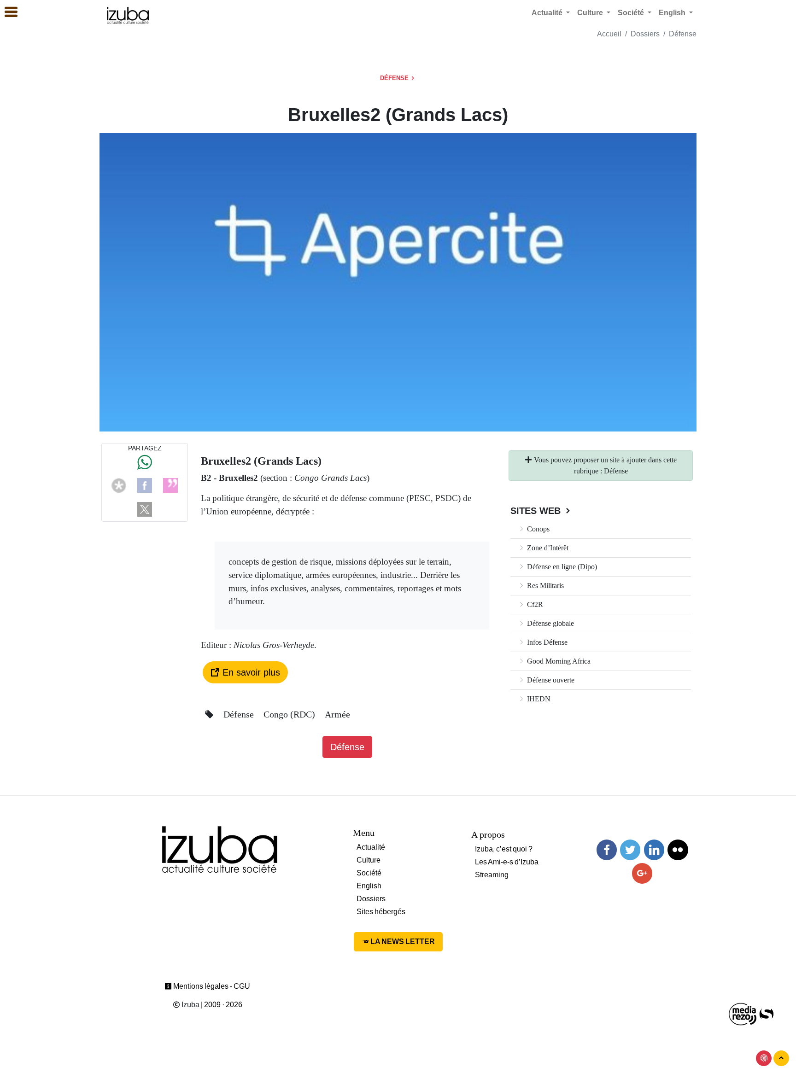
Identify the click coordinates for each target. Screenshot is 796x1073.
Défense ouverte (549, 680)
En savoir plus (250, 672)
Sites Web (536, 511)
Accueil (609, 34)
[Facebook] (145, 485)
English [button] (673, 13)
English (369, 886)
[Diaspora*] (119, 485)
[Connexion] (764, 1058)
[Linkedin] (654, 850)
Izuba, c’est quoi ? (504, 849)
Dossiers (645, 34)
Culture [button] (591, 13)
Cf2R (534, 604)
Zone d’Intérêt (546, 548)
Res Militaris (544, 585)
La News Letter (402, 941)
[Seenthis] (170, 485)
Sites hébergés (381, 912)
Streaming (492, 875)
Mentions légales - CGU (211, 986)
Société (369, 873)
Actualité (371, 847)
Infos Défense (546, 642)
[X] (145, 509)
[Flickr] (677, 850)
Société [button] (632, 13)
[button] (7, 12)
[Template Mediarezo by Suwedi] (743, 1013)
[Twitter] (630, 850)
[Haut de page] (781, 1058)
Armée (337, 714)
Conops (537, 529)
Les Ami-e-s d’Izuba (506, 862)
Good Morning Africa (558, 661)
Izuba (189, 1005)
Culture (368, 860)
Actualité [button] (548, 13)
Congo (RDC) (290, 714)
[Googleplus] (642, 873)
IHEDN (537, 699)
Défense (682, 34)
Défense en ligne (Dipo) (561, 567)
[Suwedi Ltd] (766, 1013)
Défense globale (549, 623)
